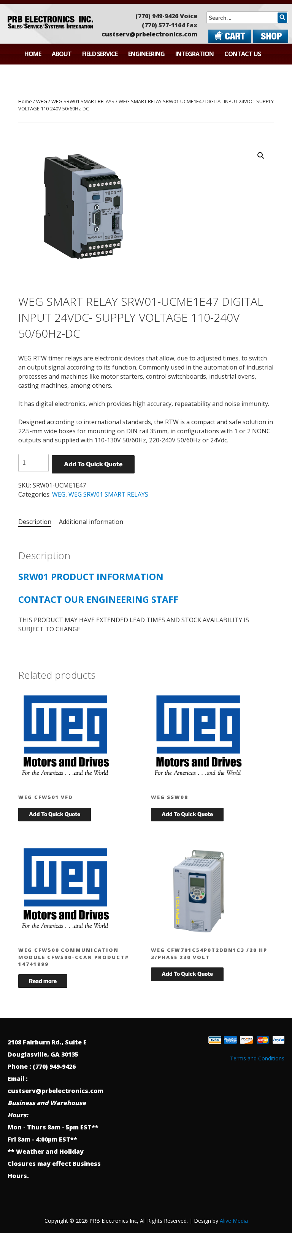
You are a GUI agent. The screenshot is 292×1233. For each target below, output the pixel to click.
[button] (261, 155)
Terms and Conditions (257, 1058)
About (61, 54)
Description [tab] (34, 521)
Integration (194, 54)
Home (32, 54)
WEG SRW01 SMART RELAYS (82, 101)
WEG (41, 101)
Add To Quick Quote (93, 464)
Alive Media (234, 1220)
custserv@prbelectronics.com (149, 34)
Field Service (99, 54)
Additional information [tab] (91, 521)
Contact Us (242, 54)
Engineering (146, 54)
